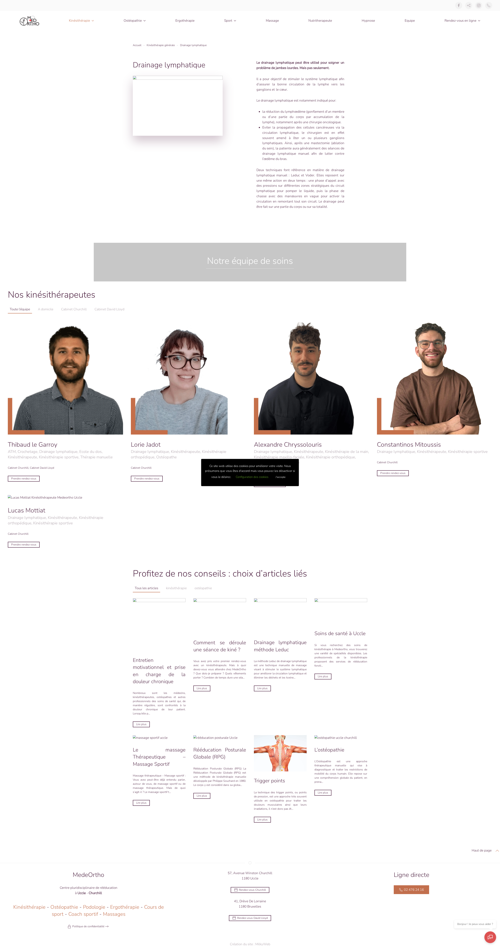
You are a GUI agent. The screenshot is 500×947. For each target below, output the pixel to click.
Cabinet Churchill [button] (74, 309)
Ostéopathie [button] (133, 20)
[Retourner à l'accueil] (29, 20)
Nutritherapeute (320, 20)
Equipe (410, 20)
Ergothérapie (185, 20)
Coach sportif (83, 914)
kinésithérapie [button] (176, 588)
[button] (497, 851)
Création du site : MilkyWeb (250, 944)
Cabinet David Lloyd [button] (109, 309)
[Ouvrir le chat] (490, 937)
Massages (114, 914)
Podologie (94, 907)
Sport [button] (228, 20)
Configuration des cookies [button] (252, 477)
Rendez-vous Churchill (252, 890)
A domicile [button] (45, 309)
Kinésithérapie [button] (79, 20)
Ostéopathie (64, 907)
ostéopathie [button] (203, 588)
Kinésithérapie (29, 907)
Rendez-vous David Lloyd (252, 918)
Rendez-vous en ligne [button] (460, 20)
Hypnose (368, 20)
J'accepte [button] (281, 477)
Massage (272, 20)
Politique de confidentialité (88, 926)
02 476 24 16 (414, 889)
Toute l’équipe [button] (20, 309)
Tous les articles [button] (146, 588)
